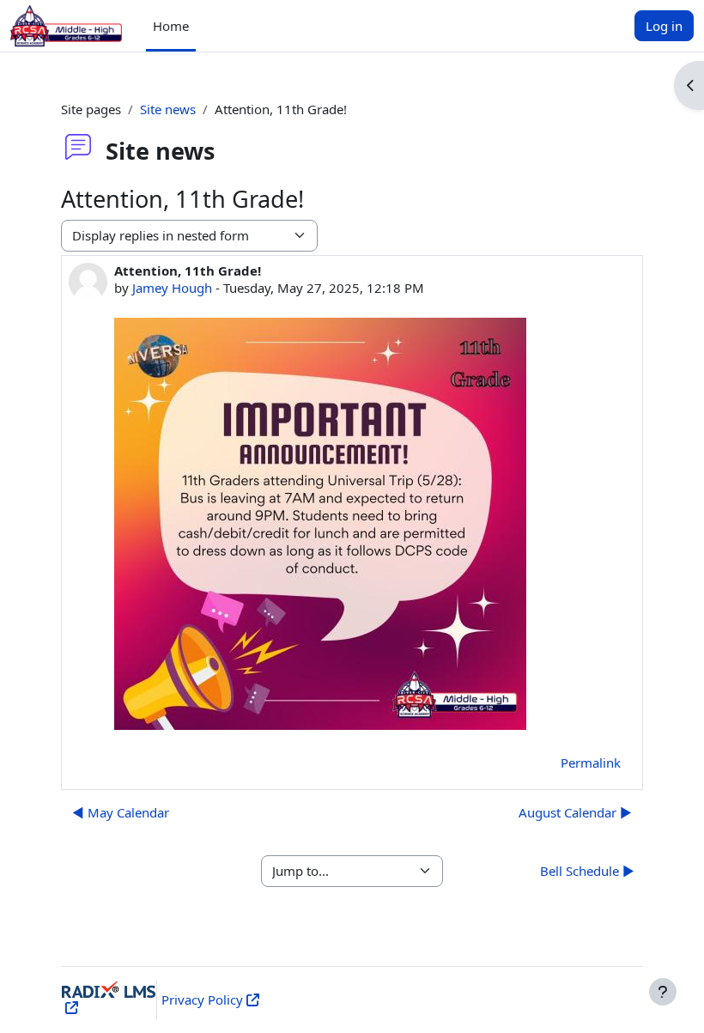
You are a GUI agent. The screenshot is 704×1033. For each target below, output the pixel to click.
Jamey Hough (172, 287)
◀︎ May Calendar (120, 812)
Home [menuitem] (171, 25)
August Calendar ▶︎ (575, 812)
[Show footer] (663, 992)
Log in (664, 25)
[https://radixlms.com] (70, 1007)
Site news (168, 109)
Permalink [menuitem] (591, 762)
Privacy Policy (202, 999)
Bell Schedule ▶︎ (587, 870)
